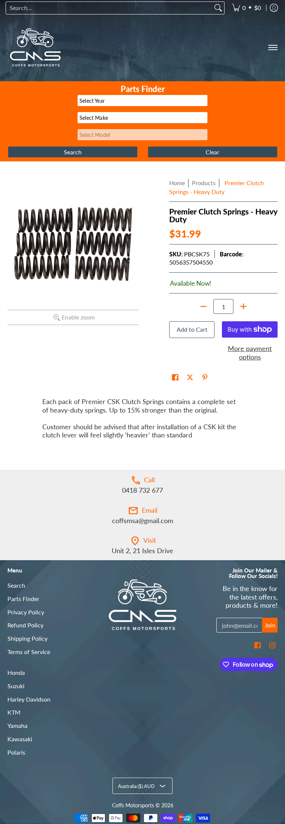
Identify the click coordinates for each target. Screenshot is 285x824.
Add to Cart (192, 329)
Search (16, 585)
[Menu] (273, 47)
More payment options (250, 352)
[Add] (243, 306)
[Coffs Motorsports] (35, 47)
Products (204, 182)
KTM (13, 712)
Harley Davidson (28, 699)
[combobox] (109, 8)
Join (270, 624)
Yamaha (17, 725)
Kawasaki (19, 738)
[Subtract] (203, 306)
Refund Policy (25, 624)
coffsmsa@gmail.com (142, 520)
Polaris (16, 752)
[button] (175, 378)
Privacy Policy (25, 611)
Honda (16, 672)
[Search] (218, 8)
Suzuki (15, 685)
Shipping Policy (27, 638)
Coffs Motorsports (133, 805)
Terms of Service (28, 651)
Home (177, 182)
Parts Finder (23, 598)
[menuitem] (246, 8)
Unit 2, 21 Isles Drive (142, 550)
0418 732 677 (142, 490)
